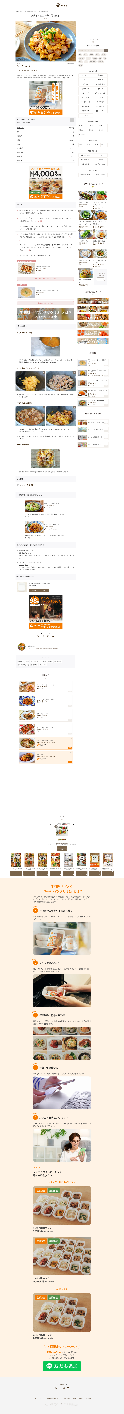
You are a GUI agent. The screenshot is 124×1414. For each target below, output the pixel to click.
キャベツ (88, 58)
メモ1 (40, 221)
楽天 (20, 553)
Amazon (21, 565)
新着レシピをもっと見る (45, 303)
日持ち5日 (34, 665)
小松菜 (91, 54)
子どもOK (43, 661)
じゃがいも (81, 58)
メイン (36, 661)
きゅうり (95, 58)
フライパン (43, 665)
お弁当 (50, 661)
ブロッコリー (93, 61)
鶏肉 (27, 661)
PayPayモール (27, 553)
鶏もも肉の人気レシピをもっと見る (45, 278)
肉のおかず (57, 661)
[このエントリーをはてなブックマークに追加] (25, 66)
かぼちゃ (97, 54)
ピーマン (85, 54)
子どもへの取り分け (28, 485)
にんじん (104, 54)
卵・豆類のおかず (23, 665)
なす (80, 54)
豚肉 (105, 58)
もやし (80, 61)
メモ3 (28, 250)
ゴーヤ (80, 65)
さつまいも (100, 61)
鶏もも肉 (20, 128)
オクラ (86, 61)
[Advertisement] (46, 789)
